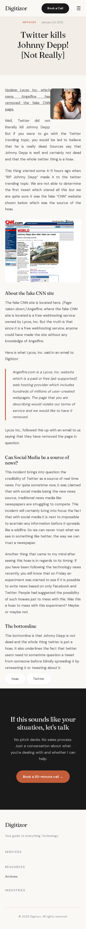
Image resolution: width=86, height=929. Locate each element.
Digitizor (16, 8)
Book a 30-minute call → (43, 776)
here (57, 302)
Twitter (38, 679)
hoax (15, 679)
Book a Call (55, 8)
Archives (11, 876)
